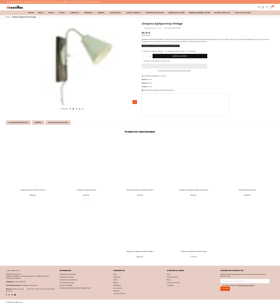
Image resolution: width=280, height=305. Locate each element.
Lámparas (88, 13)
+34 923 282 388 (14, 2)
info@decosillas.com (31, 2)
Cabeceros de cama (176, 13)
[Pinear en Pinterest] (76, 109)
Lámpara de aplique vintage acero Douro (193, 190)
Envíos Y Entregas (66, 285)
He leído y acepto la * (238, 285)
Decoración (117, 288)
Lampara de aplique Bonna (86, 190)
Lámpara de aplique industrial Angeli (194, 251)
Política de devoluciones (58, 122)
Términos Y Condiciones (68, 280)
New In (31, 13)
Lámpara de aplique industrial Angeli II (140, 190)
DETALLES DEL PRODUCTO (18, 122)
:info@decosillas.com (29, 285)
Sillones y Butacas (222, 13)
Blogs (169, 280)
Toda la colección (243, 13)
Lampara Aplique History (247, 190)
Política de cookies (67, 277)
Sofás (115, 280)
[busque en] (259, 7)
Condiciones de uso (67, 283)
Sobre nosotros (172, 277)
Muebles (101, 13)
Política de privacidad (246, 285)
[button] (174, 66)
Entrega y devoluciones (176, 51)
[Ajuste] (263, 7)
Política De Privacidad (68, 274)
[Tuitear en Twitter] (73, 109)
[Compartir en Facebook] (70, 109)
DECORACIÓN (115, 13)
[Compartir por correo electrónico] (83, 109)
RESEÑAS (38, 122)
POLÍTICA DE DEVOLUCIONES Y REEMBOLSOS (75, 288)
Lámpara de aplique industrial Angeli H (140, 251)
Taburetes (74, 13)
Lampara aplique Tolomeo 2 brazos (32, 190)
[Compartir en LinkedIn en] (79, 109)
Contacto (170, 285)
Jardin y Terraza (133, 13)
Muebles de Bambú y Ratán (199, 13)
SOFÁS (62, 13)
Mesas (51, 13)
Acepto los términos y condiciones (157, 61)
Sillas (40, 13)
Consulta (192, 51)
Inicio (8, 17)
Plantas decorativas (155, 13)
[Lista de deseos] (267, 7)
